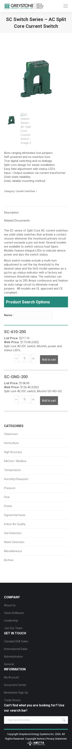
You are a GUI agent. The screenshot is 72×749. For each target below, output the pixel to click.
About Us (10, 605)
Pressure (9, 488)
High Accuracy (13, 452)
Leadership (11, 620)
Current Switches (25, 191)
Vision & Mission (14, 613)
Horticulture (11, 443)
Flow (7, 497)
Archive (9, 560)
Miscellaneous (13, 551)
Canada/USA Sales (16, 641)
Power (8, 506)
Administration (13, 656)
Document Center (15, 685)
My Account (11, 677)
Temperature (12, 470)
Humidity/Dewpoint (16, 479)
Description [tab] (11, 212)
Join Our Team (13, 628)
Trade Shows (12, 700)
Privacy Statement (56, 738)
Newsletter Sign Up (16, 692)
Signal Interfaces (14, 515)
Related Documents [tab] (17, 220)
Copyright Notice (35, 738)
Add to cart (49, 359)
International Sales (16, 649)
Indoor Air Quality (15, 524)
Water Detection (14, 542)
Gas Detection (13, 533)
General (9, 664)
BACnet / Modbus (15, 461)
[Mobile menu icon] (65, 6)
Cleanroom (11, 434)
